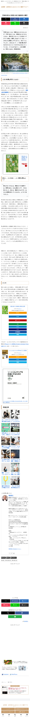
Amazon (17, 312)
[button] (24, 23)
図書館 (18, 334)
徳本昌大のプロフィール (22, 709)
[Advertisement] (15, 580)
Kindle (17, 316)
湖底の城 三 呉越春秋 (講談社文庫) (17, 306)
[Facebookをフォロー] (12, 553)
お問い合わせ (22, 711)
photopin (2, 75)
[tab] (5, 674)
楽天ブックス (17, 320)
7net (17, 324)
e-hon (18, 329)
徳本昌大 (11, 495)
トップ (8, 709)
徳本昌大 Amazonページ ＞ (15, 548)
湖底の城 (15, 560)
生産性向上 (14, 557)
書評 (9, 557)
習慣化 (4, 557)
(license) (5, 75)
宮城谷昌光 (9, 560)
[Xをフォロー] (10, 553)
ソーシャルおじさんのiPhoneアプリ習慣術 (18, 350)
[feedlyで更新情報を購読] (14, 553)
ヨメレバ (19, 308)
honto (18, 326)
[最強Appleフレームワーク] (15, 689)
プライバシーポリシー (8, 711)
